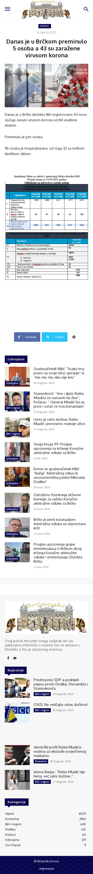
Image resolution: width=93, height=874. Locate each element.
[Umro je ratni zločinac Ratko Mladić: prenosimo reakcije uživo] (17, 427)
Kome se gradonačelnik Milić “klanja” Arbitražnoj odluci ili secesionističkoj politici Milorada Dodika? (59, 475)
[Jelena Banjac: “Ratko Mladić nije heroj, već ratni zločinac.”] (17, 780)
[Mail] (14, 658)
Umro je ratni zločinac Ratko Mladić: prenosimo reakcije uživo (59, 421)
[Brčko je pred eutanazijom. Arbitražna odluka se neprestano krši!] (17, 527)
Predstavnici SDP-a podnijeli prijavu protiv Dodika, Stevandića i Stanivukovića (61, 684)
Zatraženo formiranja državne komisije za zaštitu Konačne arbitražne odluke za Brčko (57, 499)
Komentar (41, 761)
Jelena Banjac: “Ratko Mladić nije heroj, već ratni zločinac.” (59, 774)
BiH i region (13, 408)
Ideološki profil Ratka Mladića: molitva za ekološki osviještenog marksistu (60, 751)
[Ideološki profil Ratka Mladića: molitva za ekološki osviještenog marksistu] (17, 755)
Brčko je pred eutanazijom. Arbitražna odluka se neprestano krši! (60, 523)
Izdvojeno (12, 383)
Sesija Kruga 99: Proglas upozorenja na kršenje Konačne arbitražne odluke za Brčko (58, 448)
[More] (74, 337)
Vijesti (44, 26)
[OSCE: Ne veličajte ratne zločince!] (17, 713)
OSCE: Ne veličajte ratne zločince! (61, 704)
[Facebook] (8, 658)
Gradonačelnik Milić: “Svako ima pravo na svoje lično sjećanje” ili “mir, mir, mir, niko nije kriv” (59, 373)
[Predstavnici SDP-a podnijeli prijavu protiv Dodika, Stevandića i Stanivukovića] (17, 688)
